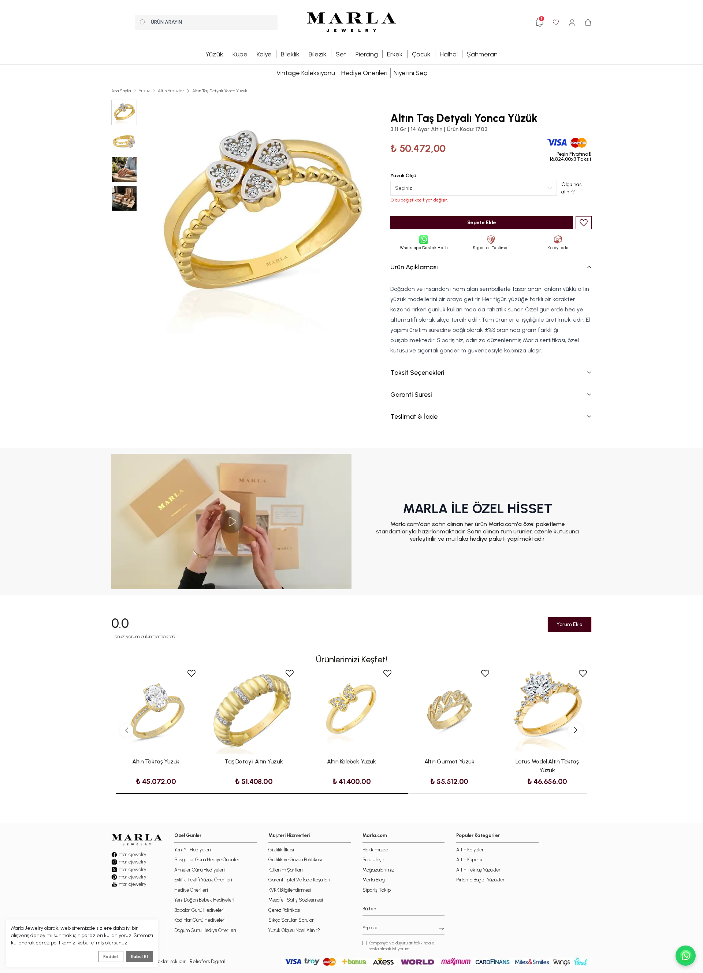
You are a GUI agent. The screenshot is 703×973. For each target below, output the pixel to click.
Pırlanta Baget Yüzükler (480, 880)
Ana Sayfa (121, 90)
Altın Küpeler (469, 859)
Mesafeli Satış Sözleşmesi (295, 900)
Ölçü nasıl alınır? (572, 188)
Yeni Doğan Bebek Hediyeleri (204, 900)
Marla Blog (373, 880)
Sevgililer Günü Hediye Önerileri (207, 859)
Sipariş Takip (376, 890)
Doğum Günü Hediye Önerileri (205, 930)
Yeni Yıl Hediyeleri (192, 849)
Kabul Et (139, 956)
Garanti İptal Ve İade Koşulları (299, 880)
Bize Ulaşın (373, 859)
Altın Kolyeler (470, 849)
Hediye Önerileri (364, 73)
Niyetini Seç (410, 73)
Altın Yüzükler (171, 90)
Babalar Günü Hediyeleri (199, 910)
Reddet (111, 956)
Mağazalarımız (378, 870)
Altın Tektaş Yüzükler (478, 870)
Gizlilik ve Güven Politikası (295, 859)
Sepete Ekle (481, 222)
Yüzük (144, 90)
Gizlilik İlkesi (281, 849)
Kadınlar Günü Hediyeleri (200, 920)
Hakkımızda (375, 849)
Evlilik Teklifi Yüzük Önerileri (203, 880)
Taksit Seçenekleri (417, 373)
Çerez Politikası (284, 910)
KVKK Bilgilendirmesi (289, 890)
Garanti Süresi (411, 395)
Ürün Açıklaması (414, 267)
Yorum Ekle (570, 624)
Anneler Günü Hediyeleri (199, 870)
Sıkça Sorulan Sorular (291, 920)
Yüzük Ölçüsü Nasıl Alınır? (294, 930)
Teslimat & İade (414, 416)
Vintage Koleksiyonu (305, 73)
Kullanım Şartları (285, 870)
